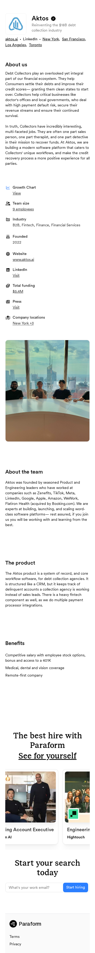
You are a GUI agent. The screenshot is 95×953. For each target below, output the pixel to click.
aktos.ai (11, 39)
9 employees (23, 209)
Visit (16, 275)
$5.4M (18, 291)
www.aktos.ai (23, 259)
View (17, 193)
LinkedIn (30, 39)
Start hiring (75, 887)
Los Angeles (15, 45)
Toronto (35, 45)
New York (50, 39)
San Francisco (73, 39)
